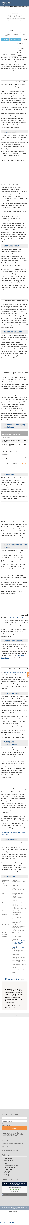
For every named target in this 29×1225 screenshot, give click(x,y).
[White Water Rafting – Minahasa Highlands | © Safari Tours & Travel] (5, 786)
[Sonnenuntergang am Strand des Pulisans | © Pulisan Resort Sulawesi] (9, 1038)
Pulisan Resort (5, 39)
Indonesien (16, 34)
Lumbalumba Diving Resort (18, 947)
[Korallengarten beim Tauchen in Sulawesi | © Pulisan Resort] (14, 612)
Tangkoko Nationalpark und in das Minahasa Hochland (19, 942)
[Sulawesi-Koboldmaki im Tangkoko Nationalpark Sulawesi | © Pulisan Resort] (3, 1042)
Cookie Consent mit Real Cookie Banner (10, 1222)
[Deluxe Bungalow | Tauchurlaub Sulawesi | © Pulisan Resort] (23, 367)
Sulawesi (23, 34)
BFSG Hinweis (8, 1169)
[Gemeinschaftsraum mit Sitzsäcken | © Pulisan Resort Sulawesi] (14, 80)
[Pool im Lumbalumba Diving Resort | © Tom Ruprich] (5, 667)
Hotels (6, 35)
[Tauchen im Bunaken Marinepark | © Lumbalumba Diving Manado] (23, 667)
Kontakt (6, 1173)
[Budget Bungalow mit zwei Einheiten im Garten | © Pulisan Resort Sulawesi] (20, 1034)
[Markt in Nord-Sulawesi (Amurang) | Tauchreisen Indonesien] (23, 786)
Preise (19, 39)
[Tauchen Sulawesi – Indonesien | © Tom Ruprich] (14, 667)
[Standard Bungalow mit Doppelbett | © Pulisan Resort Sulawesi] (14, 367)
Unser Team (8, 1158)
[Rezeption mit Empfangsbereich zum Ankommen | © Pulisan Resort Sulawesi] (14, 299)
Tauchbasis (13, 39)
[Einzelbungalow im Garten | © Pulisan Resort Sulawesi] (9, 1025)
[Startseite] (2, 34)
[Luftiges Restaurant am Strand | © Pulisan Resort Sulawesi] (14, 517)
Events (6, 1162)
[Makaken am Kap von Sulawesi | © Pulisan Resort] (14, 1020)
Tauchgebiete (8, 34)
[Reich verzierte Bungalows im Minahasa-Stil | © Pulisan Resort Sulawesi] (5, 367)
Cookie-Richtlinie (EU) (11, 1167)
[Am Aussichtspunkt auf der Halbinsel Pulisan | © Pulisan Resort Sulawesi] (14, 1025)
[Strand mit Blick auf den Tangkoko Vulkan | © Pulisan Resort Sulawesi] (26, 1038)
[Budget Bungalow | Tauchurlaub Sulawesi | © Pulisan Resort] (23, 80)
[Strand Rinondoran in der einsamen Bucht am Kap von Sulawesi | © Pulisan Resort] (14, 179)
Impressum (7, 1171)
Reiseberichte (8, 1160)
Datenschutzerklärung (11, 1165)
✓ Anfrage (23, 463)
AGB (5, 1164)
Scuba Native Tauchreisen (6, 2)
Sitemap (6, 1175)
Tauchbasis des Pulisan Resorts (17, 618)
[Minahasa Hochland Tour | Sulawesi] (14, 786)
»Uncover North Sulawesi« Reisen (15, 672)
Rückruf (14, 463)
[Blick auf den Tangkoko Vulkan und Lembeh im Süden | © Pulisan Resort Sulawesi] (20, 1025)
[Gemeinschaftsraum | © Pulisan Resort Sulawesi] (3, 1038)
